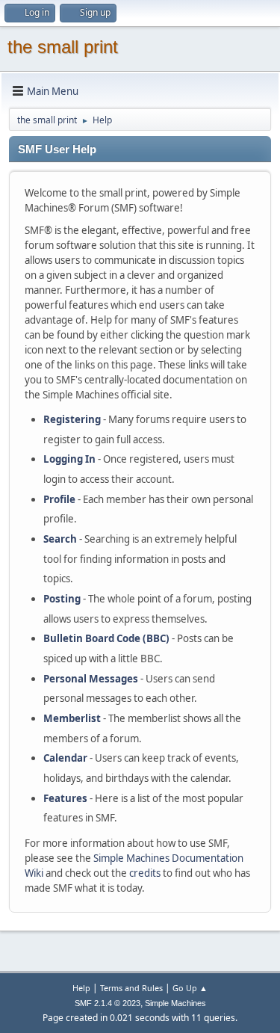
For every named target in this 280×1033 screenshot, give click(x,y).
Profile (59, 499)
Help (81, 987)
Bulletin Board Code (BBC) (106, 638)
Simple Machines (175, 1003)
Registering (72, 419)
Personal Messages (90, 678)
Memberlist (72, 718)
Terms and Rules (131, 987)
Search (60, 539)
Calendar (65, 758)
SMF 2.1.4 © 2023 (107, 1003)
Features (65, 798)
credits (145, 873)
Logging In (69, 459)
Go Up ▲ (190, 987)
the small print (62, 47)
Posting (62, 598)
